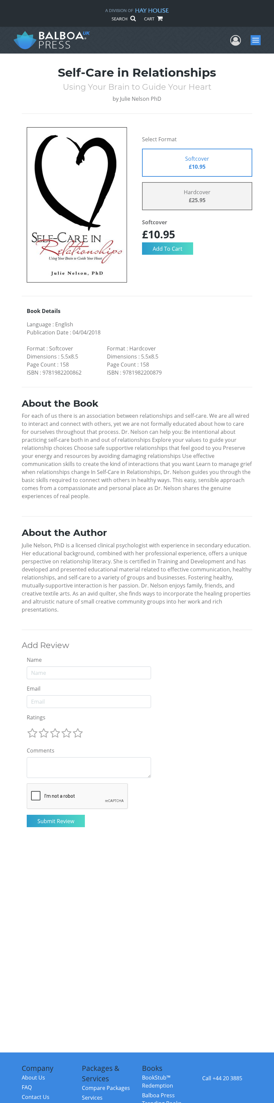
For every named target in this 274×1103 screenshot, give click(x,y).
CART (149, 19)
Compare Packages (106, 1088)
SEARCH (120, 19)
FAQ (27, 1087)
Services (92, 1097)
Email (33, 688)
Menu (258, 40)
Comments (40, 750)
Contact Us (35, 1097)
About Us (33, 1077)
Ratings (36, 717)
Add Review (45, 645)
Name (34, 659)
